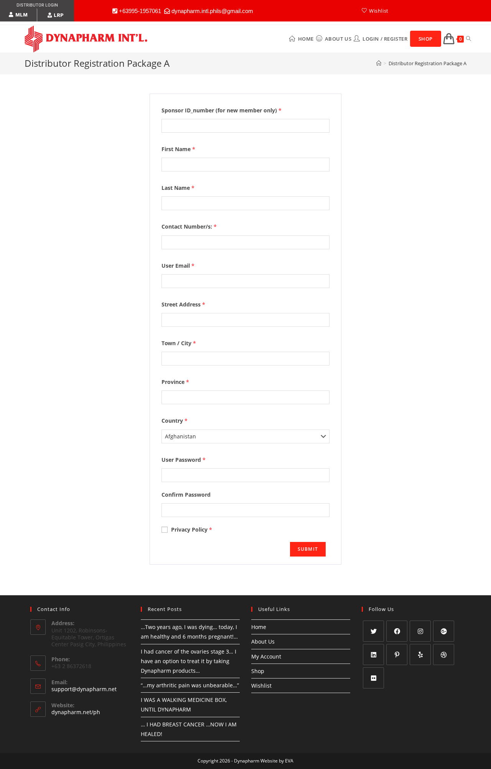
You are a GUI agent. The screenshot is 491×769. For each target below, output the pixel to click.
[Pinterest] (396, 654)
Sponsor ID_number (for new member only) (221, 110)
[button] (18, 14)
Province (175, 381)
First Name (178, 149)
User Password (183, 459)
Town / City (178, 343)
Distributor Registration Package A (427, 63)
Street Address (183, 304)
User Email (177, 265)
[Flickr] (373, 677)
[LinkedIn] (373, 654)
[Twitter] (373, 631)
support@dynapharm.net (84, 689)
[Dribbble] (443, 654)
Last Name (177, 187)
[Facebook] (396, 631)
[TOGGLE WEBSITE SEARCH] (468, 39)
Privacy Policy (191, 529)
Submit (308, 549)
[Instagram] (420, 631)
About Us (263, 641)
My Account (266, 656)
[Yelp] (420, 654)
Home (258, 627)
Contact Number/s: (189, 226)
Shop (257, 671)
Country (174, 420)
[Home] (378, 63)
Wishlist (261, 685)
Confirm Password (186, 494)
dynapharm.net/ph (75, 712)
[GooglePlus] (443, 631)
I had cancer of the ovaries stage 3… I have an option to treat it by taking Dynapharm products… (188, 661)
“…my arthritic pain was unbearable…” (190, 685)
